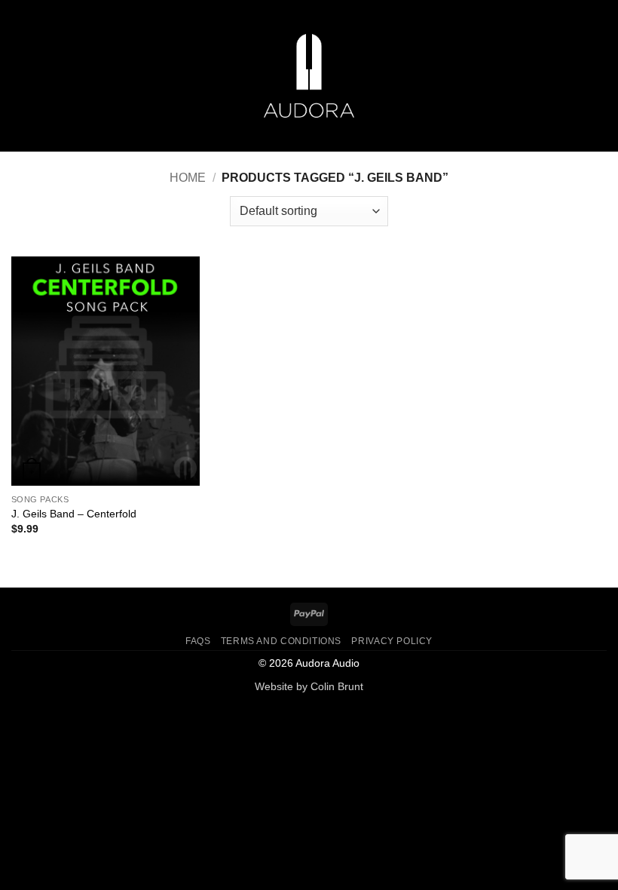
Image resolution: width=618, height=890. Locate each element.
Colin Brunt (337, 686)
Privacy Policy (392, 641)
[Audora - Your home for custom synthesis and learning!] (309, 75)
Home (188, 177)
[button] (20, 75)
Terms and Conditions (281, 641)
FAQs (197, 641)
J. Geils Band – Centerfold (73, 514)
